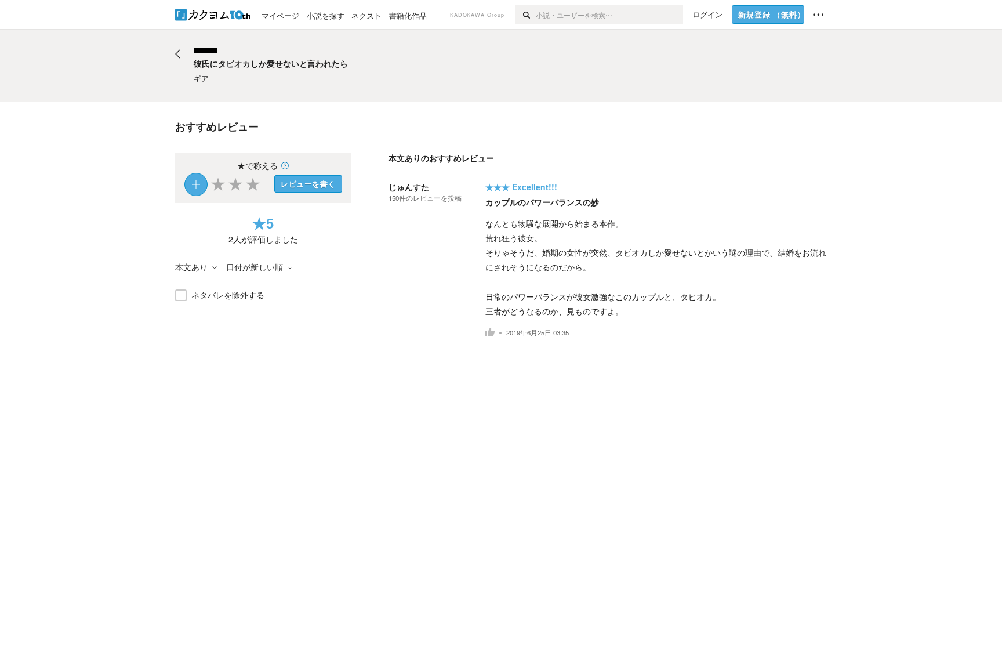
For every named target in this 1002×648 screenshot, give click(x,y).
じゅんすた (409, 187)
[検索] (525, 14)
